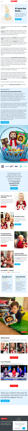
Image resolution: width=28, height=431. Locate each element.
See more (3, 206)
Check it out (14, 357)
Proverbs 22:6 (5, 400)
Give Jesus (4, 245)
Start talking (17, 224)
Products (18, 418)
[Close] (26, 422)
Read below (18, 19)
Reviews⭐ (18, 420)
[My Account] (25, 1)
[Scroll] (14, 162)
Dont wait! (17, 264)
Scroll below (5, 122)
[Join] (23, 428)
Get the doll (14, 385)
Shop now (23, 160)
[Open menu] (0, 1)
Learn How (14, 188)
